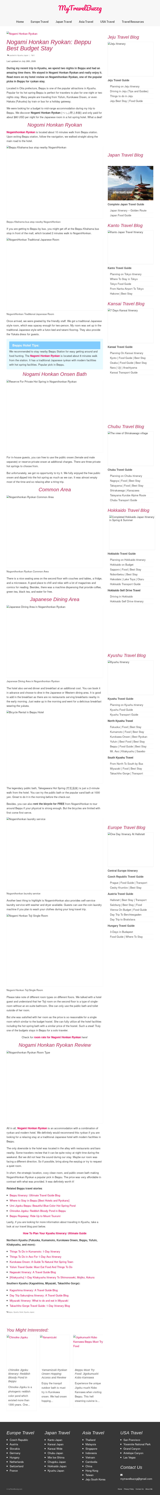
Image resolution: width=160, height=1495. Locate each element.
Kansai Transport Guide (124, 372)
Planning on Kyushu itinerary (126, 705)
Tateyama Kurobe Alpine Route (128, 495)
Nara (113, 367)
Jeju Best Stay (118, 101)
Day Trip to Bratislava (122, 919)
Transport (137, 773)
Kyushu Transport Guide (124, 714)
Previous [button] (9, 1374)
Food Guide (136, 101)
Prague (114, 883)
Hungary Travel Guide (121, 925)
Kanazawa (133, 490)
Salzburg (115, 905)
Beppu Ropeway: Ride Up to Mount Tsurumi (35, 1216)
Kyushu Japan (23, 55)
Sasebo (140, 751)
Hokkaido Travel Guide (122, 553)
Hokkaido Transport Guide (125, 584)
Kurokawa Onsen (120, 736)
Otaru (140, 579)
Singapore (91, 1448)
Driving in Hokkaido (121, 596)
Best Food (125, 741)
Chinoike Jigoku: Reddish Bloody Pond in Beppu (38, 1211)
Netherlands (17, 1462)
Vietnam (90, 1457)
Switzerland (16, 1466)
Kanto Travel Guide (119, 268)
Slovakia (15, 1448)
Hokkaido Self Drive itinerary (127, 601)
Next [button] (100, 1374)
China (88, 1466)
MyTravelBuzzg (80, 7)
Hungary (15, 1457)
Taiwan (89, 1475)
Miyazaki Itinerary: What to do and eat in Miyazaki (39, 1300)
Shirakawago (117, 490)
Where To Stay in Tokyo (124, 279)
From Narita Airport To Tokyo (127, 288)
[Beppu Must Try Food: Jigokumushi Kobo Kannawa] (55, 1350)
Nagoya (114, 480)
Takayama (116, 485)
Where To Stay (134, 936)
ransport (142, 900)
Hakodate (115, 579)
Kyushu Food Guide (121, 710)
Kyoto (113, 358)
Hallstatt (115, 900)
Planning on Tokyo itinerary (126, 274)
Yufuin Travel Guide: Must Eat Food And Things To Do (41, 1267)
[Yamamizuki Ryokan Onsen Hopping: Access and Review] (22, 1350)
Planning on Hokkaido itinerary (128, 560)
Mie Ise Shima (56, 1457)
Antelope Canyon (133, 1453)
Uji (119, 367)
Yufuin (113, 741)
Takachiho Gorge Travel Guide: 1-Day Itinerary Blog (40, 1306)
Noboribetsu (117, 574)
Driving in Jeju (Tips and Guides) (129, 91)
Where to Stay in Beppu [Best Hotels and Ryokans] (39, 1200)
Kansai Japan (55, 1444)
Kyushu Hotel (18, 1312)
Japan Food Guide (120, 215)
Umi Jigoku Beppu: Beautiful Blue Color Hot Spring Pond (42, 1205)
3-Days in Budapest (121, 932)
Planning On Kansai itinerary (126, 353)
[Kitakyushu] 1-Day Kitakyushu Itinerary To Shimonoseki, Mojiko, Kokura (52, 1277)
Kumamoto (116, 732)
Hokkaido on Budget (121, 564)
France (14, 1470)
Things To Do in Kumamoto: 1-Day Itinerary (35, 1251)
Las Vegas (129, 1457)
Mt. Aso (114, 751)
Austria (14, 1444)
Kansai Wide (55, 1448)
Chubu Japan (55, 1453)
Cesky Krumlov (119, 887)
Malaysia (90, 1444)
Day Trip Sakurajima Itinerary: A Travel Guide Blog (39, 1295)
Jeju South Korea (95, 1479)
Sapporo (115, 569)
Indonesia (91, 1453)
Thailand (90, 1440)
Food (124, 480)
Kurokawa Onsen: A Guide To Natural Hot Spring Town (41, 1262)
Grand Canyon (131, 1448)
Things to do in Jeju (121, 96)
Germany (15, 1453)
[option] (21, 1372)
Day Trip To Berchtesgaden (125, 914)
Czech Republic (19, 1440)
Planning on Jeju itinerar (124, 86)
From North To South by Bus (126, 763)
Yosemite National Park (137, 1444)
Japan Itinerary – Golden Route (128, 210)
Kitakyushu (127, 751)
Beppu (10, 1312)
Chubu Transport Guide (123, 500)
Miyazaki (115, 768)
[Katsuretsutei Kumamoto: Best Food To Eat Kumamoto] (88, 1343)
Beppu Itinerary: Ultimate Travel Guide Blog (35, 1195)
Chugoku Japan (57, 1462)
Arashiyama (130, 367)
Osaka (114, 363)
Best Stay (126, 293)
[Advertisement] (130, 127)
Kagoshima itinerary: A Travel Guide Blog (34, 1290)
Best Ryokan (139, 736)
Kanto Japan (55, 1440)
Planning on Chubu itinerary (126, 476)
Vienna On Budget (120, 909)
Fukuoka (115, 727)
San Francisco (131, 1440)
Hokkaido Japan (57, 1466)
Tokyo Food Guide (120, 284)
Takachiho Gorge (120, 773)
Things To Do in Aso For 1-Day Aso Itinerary (35, 1256)
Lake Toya (129, 579)
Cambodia (91, 1462)
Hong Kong (91, 1470)
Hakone (114, 293)
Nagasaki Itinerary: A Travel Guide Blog (33, 1272)
